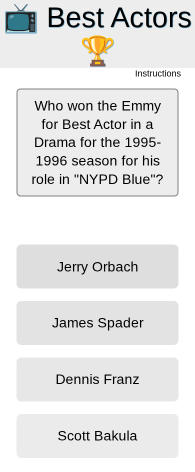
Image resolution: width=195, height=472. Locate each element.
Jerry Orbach (97, 266)
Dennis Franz (98, 379)
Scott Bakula (98, 436)
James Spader (98, 322)
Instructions (159, 74)
